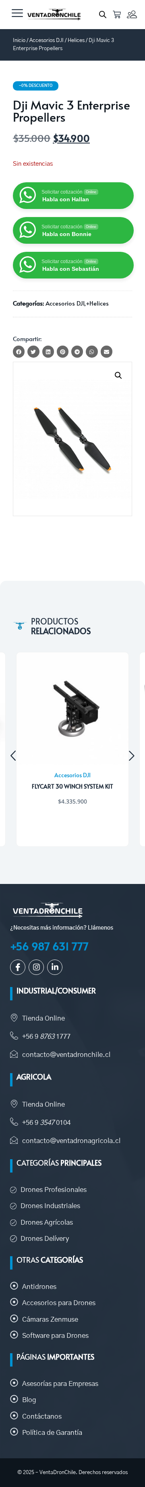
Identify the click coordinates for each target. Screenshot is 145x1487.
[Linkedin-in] (54, 967)
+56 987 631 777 (49, 946)
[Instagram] (36, 967)
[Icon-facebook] (17, 967)
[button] (118, 375)
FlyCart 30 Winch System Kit (72, 786)
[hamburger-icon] (17, 14)
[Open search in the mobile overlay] (103, 14)
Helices (76, 40)
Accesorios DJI (46, 40)
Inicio (19, 40)
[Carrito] (117, 15)
